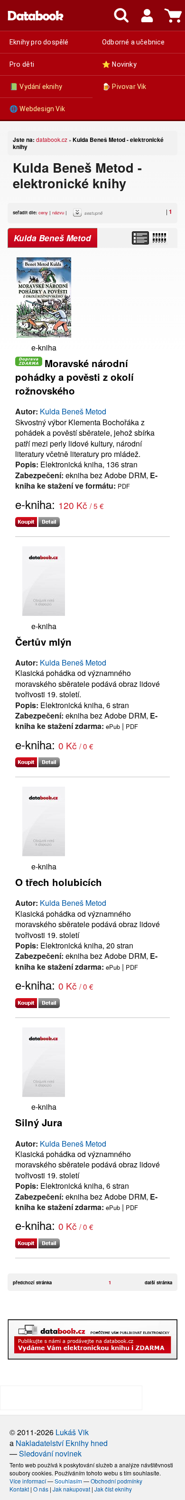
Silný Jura (38, 1122)
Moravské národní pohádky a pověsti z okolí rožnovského (74, 376)
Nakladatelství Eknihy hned (62, 1443)
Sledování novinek (50, 1453)
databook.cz (51, 139)
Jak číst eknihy (113, 1489)
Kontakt (19, 1489)
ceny (43, 212)
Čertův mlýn (43, 642)
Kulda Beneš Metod (73, 411)
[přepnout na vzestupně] (78, 214)
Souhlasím (68, 1481)
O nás (40, 1489)
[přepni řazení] (159, 238)
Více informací (27, 1481)
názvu (58, 212)
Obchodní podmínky (116, 1481)
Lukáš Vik (72, 1432)
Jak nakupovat (71, 1489)
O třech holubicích (58, 882)
